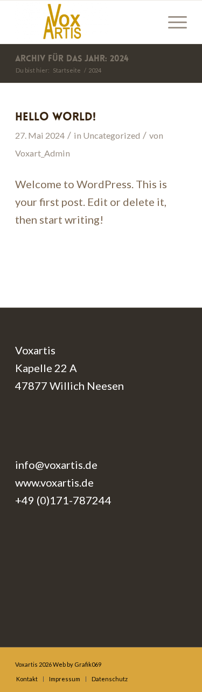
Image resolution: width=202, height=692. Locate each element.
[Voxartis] (83, 22)
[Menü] (172, 22)
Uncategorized (111, 135)
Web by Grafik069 (77, 664)
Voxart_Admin (42, 153)
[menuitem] (172, 22)
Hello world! (55, 117)
